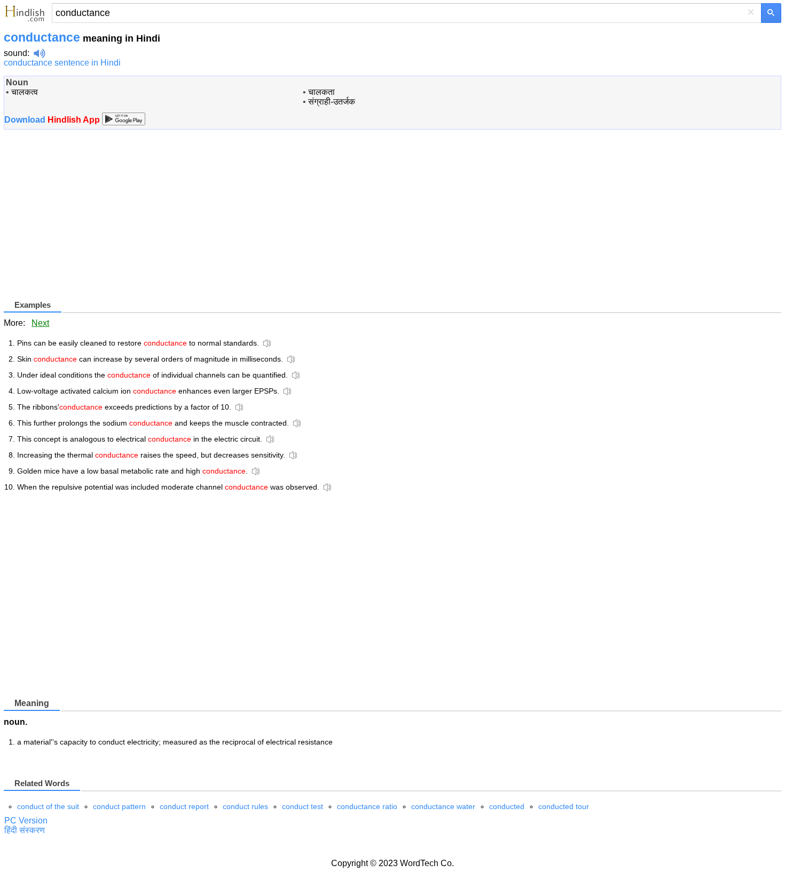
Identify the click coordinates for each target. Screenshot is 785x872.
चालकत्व (24, 92)
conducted (506, 806)
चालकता (321, 92)
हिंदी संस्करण (24, 830)
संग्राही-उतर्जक (331, 101)
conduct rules (245, 806)
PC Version (26, 820)
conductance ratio (367, 806)
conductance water (443, 806)
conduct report (184, 806)
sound (15, 53)
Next (40, 322)
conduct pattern (119, 806)
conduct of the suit (48, 806)
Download (53, 119)
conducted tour (563, 806)
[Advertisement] (93, 223)
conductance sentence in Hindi (62, 62)
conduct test (302, 806)
